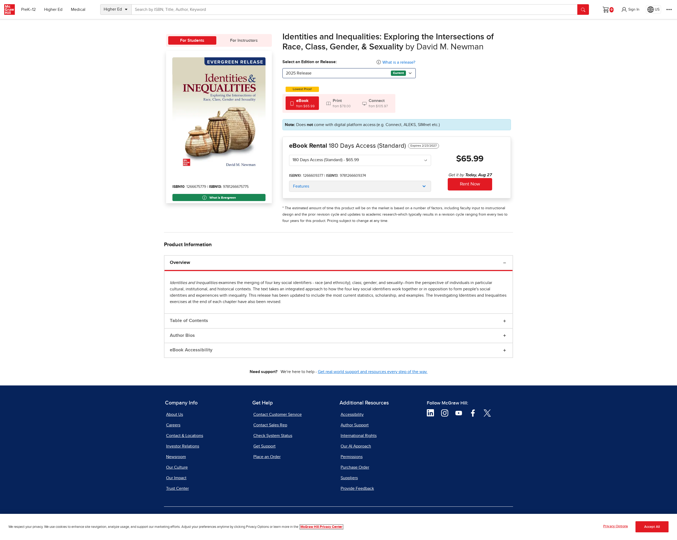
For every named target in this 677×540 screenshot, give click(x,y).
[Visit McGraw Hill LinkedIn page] (430, 413)
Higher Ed (53, 9)
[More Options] (669, 9)
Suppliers (349, 478)
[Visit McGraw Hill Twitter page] (487, 413)
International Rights (359, 436)
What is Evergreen (222, 197)
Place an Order (267, 457)
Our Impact (176, 478)
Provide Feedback (357, 488)
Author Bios (182, 335)
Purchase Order (355, 467)
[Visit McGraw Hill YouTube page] (458, 413)
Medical (78, 9)
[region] (338, 527)
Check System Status (272, 436)
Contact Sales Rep (270, 425)
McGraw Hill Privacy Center (321, 527)
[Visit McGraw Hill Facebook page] (473, 413)
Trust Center (177, 488)
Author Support (355, 425)
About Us (174, 414)
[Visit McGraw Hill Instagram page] (444, 413)
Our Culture (177, 467)
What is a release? (398, 62)
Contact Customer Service (277, 414)
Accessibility (352, 414)
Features (301, 186)
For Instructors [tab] (244, 40)
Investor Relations (182, 446)
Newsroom (176, 457)
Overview (180, 262)
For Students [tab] (192, 40)
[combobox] (349, 73)
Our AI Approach (356, 446)
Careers (173, 425)
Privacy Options (615, 526)
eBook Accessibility (191, 350)
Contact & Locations (184, 436)
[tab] (302, 103)
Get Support (264, 446)
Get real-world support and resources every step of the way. (373, 372)
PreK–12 (28, 9)
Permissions (352, 457)
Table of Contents (189, 320)
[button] (630, 9)
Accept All (652, 527)
